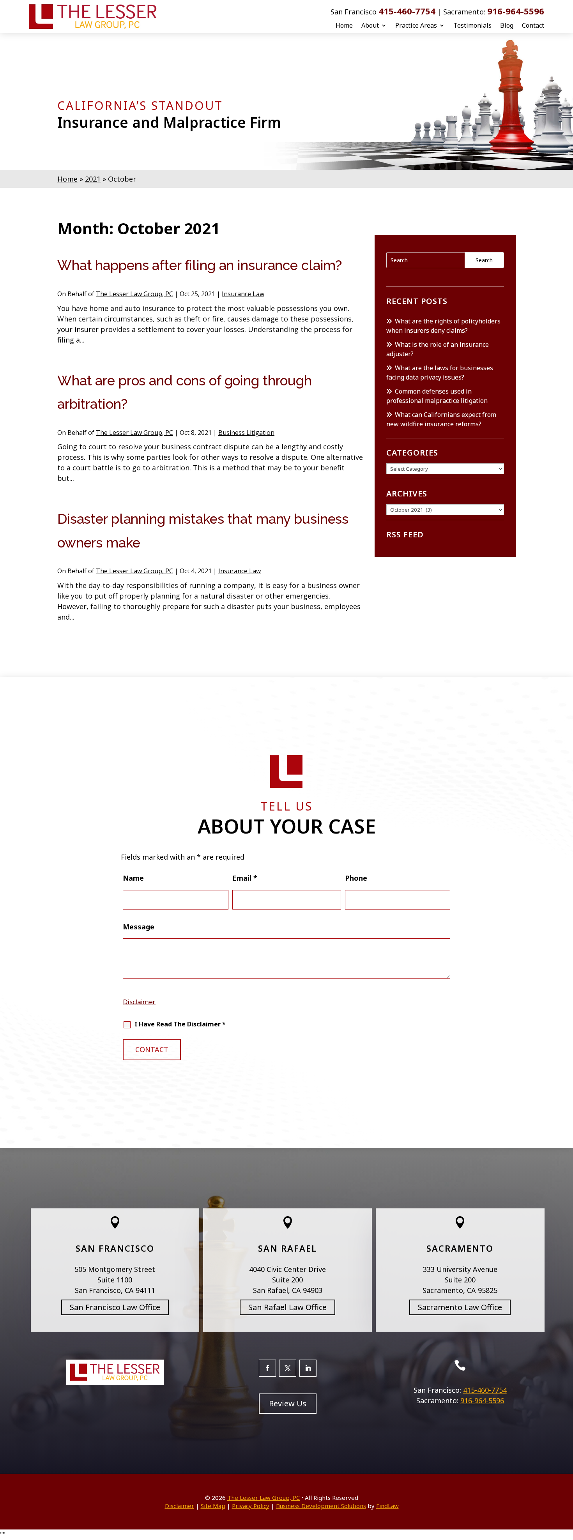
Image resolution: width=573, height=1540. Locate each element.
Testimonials (472, 25)
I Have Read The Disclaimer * (180, 1024)
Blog (506, 25)
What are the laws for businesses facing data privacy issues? (439, 372)
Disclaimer (139, 1001)
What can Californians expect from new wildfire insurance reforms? (441, 419)
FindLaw (387, 1506)
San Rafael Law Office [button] (287, 1307)
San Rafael (287, 1248)
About (370, 25)
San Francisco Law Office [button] (115, 1307)
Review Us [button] (287, 1403)
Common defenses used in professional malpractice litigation (437, 396)
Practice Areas (416, 25)
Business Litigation (246, 432)
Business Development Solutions (321, 1506)
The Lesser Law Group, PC (134, 294)
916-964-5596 (515, 11)
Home (344, 25)
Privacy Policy (250, 1506)
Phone (356, 878)
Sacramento (459, 1248)
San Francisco (115, 1248)
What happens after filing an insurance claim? (199, 265)
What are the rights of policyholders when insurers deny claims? (443, 326)
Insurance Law (243, 294)
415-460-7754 (406, 11)
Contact (533, 25)
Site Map (213, 1506)
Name (133, 878)
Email (244, 878)
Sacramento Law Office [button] (460, 1307)
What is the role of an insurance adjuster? (437, 349)
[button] (565, 1483)
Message (138, 926)
